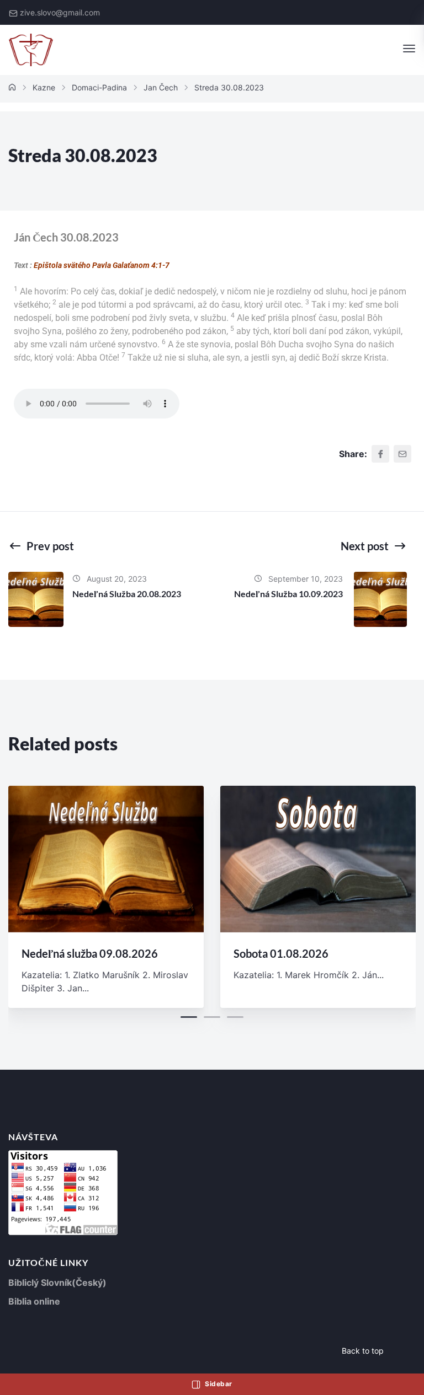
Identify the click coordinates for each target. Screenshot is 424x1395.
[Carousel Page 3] (235, 1017)
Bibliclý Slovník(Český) (57, 1282)
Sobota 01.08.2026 (281, 953)
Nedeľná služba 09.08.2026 (90, 953)
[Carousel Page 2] (212, 1017)
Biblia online (34, 1301)
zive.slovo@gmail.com (60, 12)
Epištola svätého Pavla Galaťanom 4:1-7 (101, 265)
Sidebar (217, 1384)
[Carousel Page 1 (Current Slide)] (189, 1017)
